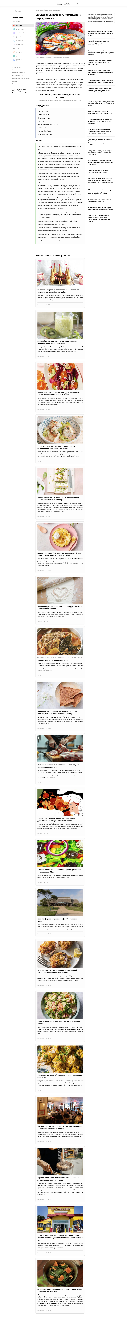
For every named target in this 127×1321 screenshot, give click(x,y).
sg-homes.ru (19, 40)
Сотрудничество (17, 75)
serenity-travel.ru (21, 29)
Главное (18, 11)
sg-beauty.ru (19, 44)
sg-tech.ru (19, 60)
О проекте (15, 70)
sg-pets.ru (19, 56)
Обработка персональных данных (21, 80)
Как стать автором (18, 73)
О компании (16, 67)
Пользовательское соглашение (22, 84)
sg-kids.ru (18, 52)
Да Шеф (63, 3)
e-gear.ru (18, 48)
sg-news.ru (19, 21)
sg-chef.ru (19, 25)
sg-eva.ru (18, 37)
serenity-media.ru (21, 33)
